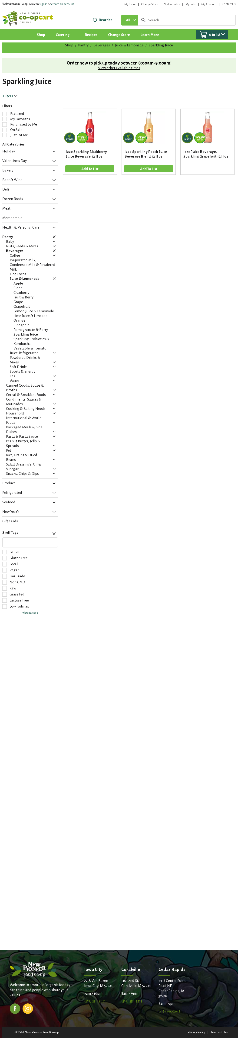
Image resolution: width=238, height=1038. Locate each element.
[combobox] (129, 20)
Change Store (149, 4)
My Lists (190, 4)
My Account (208, 4)
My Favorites (172, 4)
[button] (53, 151)
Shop (69, 45)
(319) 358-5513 (131, 1001)
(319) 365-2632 (169, 1011)
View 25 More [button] (30, 612)
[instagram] (28, 1008)
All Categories (13, 144)
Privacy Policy (196, 1032)
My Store (130, 4)
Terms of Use (219, 1032)
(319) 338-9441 (95, 1001)
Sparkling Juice (161, 45)
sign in (43, 4)
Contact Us (229, 4)
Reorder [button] (105, 20)
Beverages (101, 45)
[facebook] (15, 1008)
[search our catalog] (143, 20)
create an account (62, 4)
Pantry (83, 45)
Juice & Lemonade (129, 45)
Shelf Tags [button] (10, 532)
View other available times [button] (119, 68)
